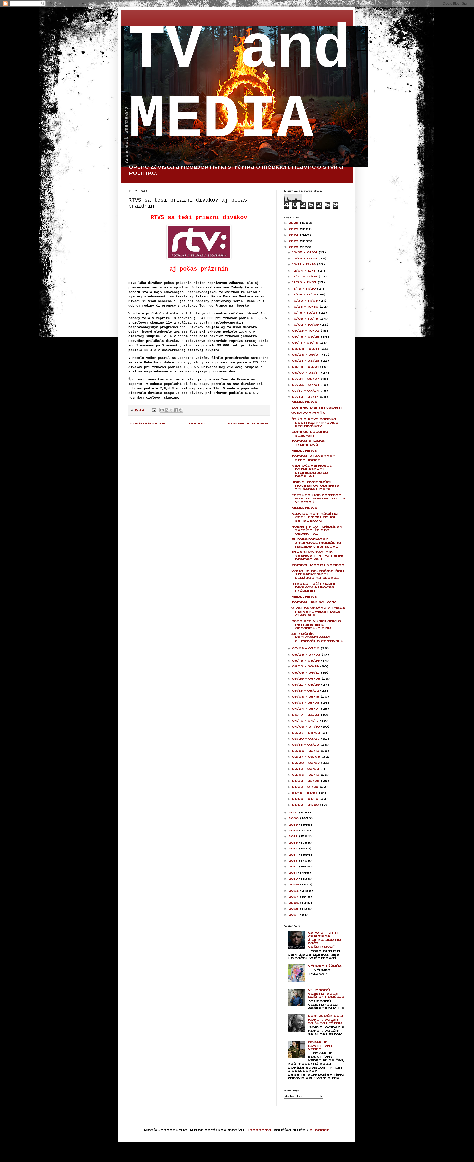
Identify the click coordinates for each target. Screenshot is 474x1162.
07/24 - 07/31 (306, 385)
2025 (294, 229)
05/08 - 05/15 (306, 696)
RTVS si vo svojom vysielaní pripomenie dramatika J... (317, 556)
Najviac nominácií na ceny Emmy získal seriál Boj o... (314, 517)
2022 (294, 247)
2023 (294, 241)
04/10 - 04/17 (306, 720)
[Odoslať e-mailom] (161, 410)
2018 (293, 830)
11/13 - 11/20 (304, 288)
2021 (293, 812)
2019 (293, 824)
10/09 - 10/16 (305, 318)
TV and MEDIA (239, 85)
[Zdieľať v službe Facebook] (176, 410)
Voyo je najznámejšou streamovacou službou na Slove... (317, 575)
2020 (294, 818)
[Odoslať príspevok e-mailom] (153, 410)
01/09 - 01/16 (305, 799)
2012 (293, 866)
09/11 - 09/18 (305, 342)
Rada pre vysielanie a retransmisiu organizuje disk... (316, 625)
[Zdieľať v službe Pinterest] (180, 410)
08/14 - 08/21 (306, 367)
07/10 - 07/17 (306, 397)
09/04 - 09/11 (306, 349)
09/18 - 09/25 (306, 336)
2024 (294, 235)
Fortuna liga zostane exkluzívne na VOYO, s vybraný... (318, 499)
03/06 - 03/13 (306, 751)
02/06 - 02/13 (306, 775)
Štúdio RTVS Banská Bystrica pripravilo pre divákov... (315, 423)
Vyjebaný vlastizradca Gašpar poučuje (326, 994)
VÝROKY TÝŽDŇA (308, 413)
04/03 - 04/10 (306, 726)
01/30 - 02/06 (306, 781)
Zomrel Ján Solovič (313, 602)
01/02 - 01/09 (306, 805)
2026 (294, 223)
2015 (293, 848)
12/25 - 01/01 (305, 252)
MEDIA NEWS (304, 402)
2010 (293, 878)
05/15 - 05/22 (306, 690)
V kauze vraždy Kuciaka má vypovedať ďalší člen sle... (318, 612)
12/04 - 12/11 (305, 270)
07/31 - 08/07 (306, 379)
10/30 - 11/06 (305, 300)
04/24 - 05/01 (306, 708)
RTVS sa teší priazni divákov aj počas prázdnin (313, 587)
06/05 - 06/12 (306, 672)
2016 (293, 842)
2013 (293, 860)
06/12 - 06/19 (306, 666)
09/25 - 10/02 (306, 330)
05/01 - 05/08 (306, 702)
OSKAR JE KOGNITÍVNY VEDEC (320, 1046)
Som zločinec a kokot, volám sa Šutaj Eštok (325, 1020)
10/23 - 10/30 (306, 306)
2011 (293, 872)
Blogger (319, 1130)
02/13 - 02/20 (306, 769)
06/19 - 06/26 (306, 660)
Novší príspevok (148, 423)
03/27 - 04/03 (306, 733)
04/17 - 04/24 (306, 715)
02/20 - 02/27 (306, 763)
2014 (293, 854)
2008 (294, 890)
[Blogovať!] (166, 410)
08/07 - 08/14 (306, 372)
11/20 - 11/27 (305, 282)
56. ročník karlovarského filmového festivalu (317, 638)
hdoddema (258, 1130)
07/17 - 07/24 (306, 390)
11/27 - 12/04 (305, 276)
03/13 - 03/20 (306, 744)
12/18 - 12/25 (305, 258)
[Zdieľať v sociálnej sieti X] (171, 410)
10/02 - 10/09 (306, 324)
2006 (294, 903)
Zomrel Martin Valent (317, 407)
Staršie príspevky (248, 423)
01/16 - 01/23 (305, 793)
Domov (197, 423)
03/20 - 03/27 (306, 739)
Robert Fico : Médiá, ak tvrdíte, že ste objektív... (316, 530)
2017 (293, 836)
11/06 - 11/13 (304, 294)
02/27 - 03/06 (306, 757)
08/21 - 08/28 (306, 360)
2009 (294, 884)
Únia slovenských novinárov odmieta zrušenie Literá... (315, 486)
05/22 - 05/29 (306, 684)
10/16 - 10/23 (305, 312)
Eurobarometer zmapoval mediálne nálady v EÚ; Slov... (316, 543)
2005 (294, 908)
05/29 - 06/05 (307, 678)
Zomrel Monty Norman (317, 565)
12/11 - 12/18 (304, 264)
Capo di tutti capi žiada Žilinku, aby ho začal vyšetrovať (324, 939)
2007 (294, 896)
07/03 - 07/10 (306, 648)
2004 (294, 914)
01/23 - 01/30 (306, 787)
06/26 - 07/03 (307, 654)
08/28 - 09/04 (307, 354)
